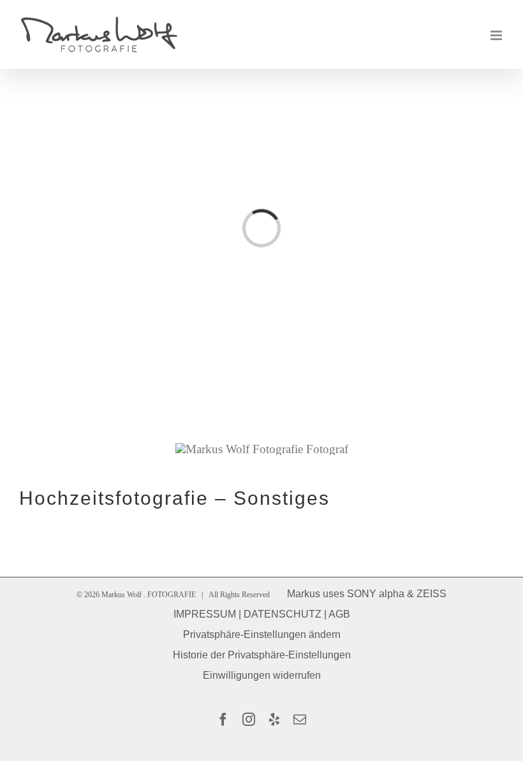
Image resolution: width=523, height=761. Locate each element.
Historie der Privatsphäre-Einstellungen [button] (262, 654)
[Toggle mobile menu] (497, 35)
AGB (339, 614)
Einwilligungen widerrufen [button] (262, 675)
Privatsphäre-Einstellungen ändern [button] (262, 634)
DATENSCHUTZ (282, 614)
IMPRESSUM (204, 614)
